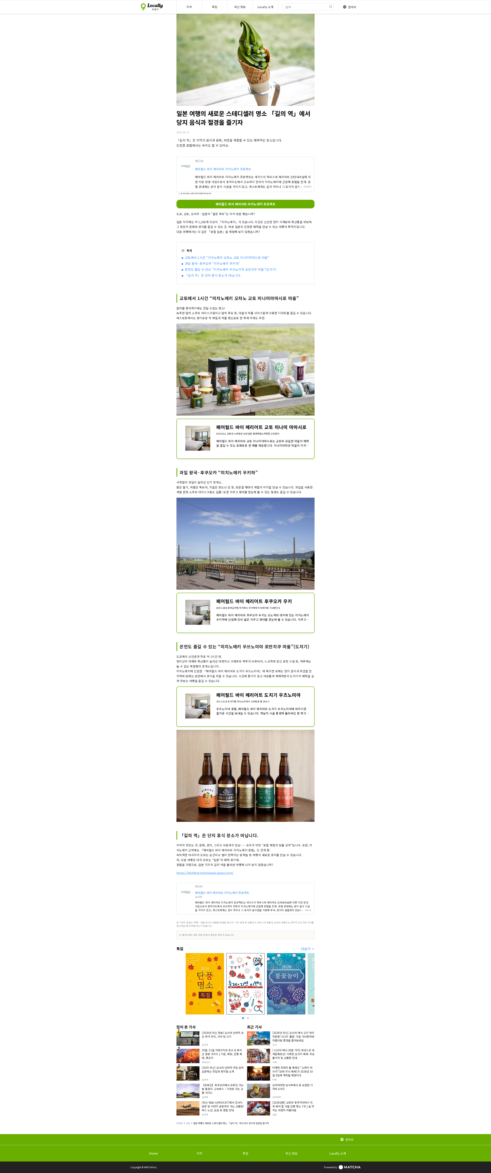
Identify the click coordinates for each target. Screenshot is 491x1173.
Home (153, 1153)
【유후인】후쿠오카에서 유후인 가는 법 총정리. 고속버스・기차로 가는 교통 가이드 (223, 1089)
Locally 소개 (337, 1153)
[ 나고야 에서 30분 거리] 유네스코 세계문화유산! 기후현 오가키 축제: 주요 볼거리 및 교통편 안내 (293, 1054)
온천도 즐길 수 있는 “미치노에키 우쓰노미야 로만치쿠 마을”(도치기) (230, 269)
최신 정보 (291, 1153)
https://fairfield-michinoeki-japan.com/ (205, 873)
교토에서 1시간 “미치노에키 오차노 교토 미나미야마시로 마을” (227, 257)
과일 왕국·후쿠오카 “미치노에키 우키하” (212, 263)
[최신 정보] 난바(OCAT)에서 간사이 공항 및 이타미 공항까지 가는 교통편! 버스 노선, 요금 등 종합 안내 (223, 1106)
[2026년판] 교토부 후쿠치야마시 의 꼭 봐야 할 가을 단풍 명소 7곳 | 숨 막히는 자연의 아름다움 (293, 1106)
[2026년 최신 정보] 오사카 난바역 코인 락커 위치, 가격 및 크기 (223, 1034)
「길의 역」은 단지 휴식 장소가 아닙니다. (213, 275)
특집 (245, 1153)
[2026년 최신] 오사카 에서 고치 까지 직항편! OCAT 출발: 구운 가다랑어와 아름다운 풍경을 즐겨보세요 (293, 1036)
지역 (199, 1153)
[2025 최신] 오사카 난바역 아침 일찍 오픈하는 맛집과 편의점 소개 (223, 1069)
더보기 (306, 949)
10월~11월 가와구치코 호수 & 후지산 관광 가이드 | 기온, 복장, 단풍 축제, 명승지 (222, 1054)
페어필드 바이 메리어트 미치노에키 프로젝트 (223, 169)
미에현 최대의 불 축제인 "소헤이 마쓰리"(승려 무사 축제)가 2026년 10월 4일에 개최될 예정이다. (292, 1071)
